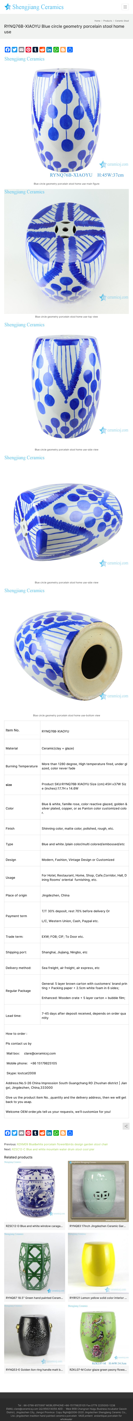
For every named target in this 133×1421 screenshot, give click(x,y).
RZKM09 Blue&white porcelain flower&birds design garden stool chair (62, 1144)
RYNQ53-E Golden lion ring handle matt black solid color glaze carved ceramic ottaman (34, 1369)
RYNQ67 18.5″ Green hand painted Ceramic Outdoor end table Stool (34, 1298)
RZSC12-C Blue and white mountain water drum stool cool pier (53, 1149)
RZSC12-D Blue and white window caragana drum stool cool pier (34, 1226)
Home (97, 20)
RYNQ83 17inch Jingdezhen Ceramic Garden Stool (98, 1226)
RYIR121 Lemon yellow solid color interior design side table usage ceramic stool (98, 1298)
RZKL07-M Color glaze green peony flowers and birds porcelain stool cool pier (98, 1369)
